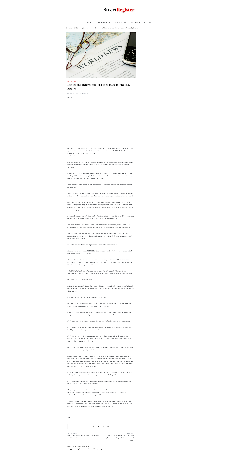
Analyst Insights (103, 22)
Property (89, 22)
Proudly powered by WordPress (76, 449)
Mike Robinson (85, 93)
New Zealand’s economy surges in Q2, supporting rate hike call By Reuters (83, 436)
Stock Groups (135, 22)
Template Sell (103, 449)
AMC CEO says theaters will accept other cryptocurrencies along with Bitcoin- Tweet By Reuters (119, 437)
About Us (147, 22)
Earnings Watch (120, 22)
